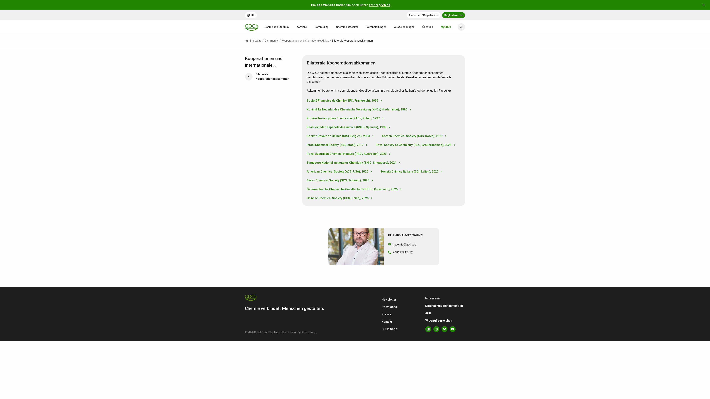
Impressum (433, 298)
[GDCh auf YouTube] (453, 329)
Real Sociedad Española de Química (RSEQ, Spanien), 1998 (346, 127)
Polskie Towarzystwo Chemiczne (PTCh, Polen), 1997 (343, 118)
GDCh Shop (389, 329)
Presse (386, 314)
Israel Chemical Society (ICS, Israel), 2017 (335, 145)
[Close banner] (703, 5)
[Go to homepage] (251, 27)
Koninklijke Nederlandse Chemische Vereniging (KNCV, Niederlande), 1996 (357, 109)
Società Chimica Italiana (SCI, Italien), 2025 (409, 171)
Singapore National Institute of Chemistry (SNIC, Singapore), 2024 (351, 162)
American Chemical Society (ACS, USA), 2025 (337, 171)
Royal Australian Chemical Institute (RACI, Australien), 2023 (347, 154)
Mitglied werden (453, 15)
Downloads (389, 307)
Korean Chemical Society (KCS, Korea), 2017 (412, 136)
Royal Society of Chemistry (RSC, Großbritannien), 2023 (413, 145)
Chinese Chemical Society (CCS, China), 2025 (337, 198)
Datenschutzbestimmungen (444, 306)
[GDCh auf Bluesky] (444, 329)
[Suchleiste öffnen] (461, 27)
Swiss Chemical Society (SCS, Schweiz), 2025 (338, 180)
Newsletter (389, 299)
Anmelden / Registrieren (423, 15)
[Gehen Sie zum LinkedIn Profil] (428, 329)
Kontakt (387, 321)
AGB (428, 313)
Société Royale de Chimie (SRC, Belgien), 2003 (338, 136)
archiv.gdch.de (379, 5)
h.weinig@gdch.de (404, 244)
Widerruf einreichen (438, 320)
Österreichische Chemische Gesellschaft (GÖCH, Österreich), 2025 (352, 189)
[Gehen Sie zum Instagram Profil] (436, 329)
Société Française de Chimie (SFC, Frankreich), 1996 (342, 100)
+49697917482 (403, 252)
